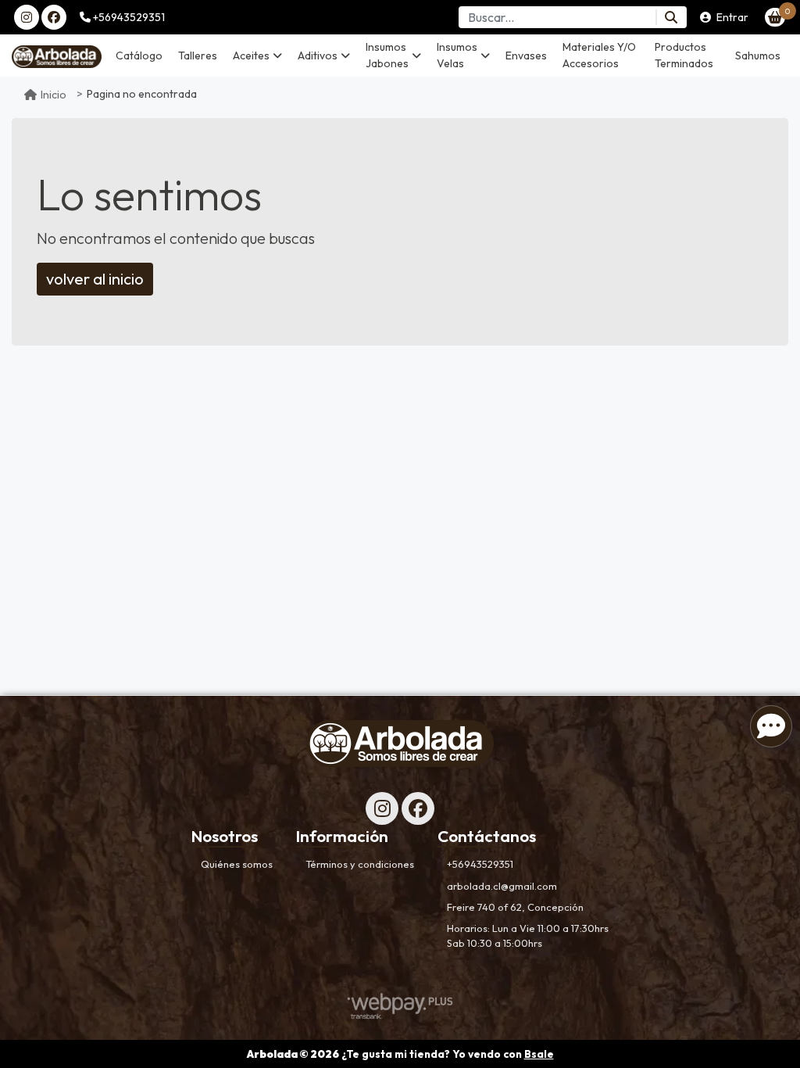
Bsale (539, 1054)
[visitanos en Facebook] (53, 17)
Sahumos (757, 55)
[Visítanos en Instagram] (382, 808)
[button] (257, 55)
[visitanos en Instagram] (26, 17)
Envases (526, 55)
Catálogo (139, 55)
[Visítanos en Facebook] (418, 808)
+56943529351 (128, 17)
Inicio (53, 95)
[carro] (775, 17)
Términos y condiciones (359, 864)
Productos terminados (684, 55)
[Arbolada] (57, 55)
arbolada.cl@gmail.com (502, 886)
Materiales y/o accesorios (599, 55)
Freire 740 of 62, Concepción (515, 907)
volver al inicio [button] (95, 279)
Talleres (197, 55)
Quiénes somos (237, 864)
